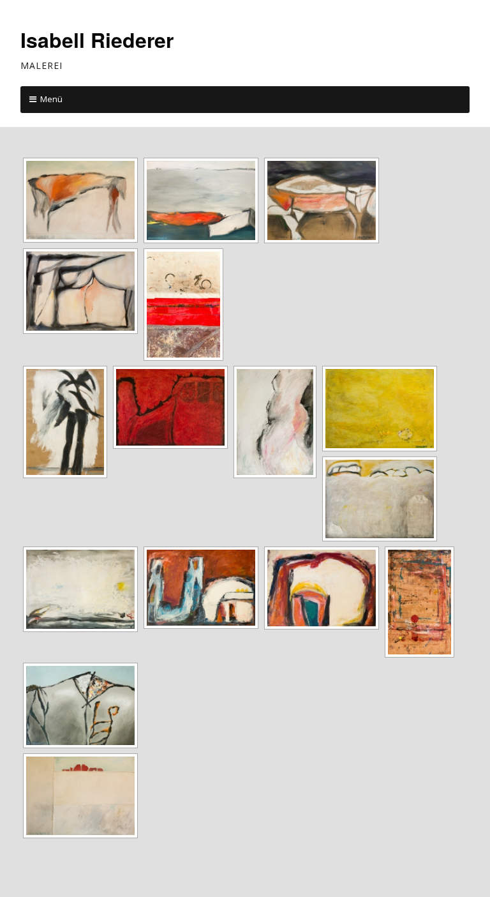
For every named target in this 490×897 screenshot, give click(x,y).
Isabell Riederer (97, 39)
